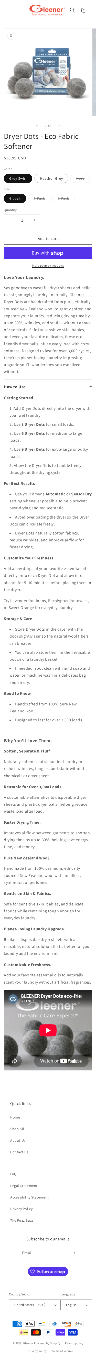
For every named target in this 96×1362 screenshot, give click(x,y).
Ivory (83, 179)
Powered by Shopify (47, 1343)
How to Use (15, 386)
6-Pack (66, 199)
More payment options (48, 265)
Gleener (28, 1343)
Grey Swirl (18, 178)
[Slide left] (36, 125)
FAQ (13, 1174)
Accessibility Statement (29, 1197)
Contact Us (19, 1152)
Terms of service (62, 1351)
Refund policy (74, 1343)
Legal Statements (24, 1185)
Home (15, 1117)
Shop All (17, 1129)
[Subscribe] (73, 1253)
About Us (18, 1140)
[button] (10, 10)
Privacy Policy (21, 1208)
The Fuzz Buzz (22, 1220)
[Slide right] (59, 125)
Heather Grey (51, 178)
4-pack (15, 198)
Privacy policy (37, 1351)
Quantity (10, 210)
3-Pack (42, 199)
